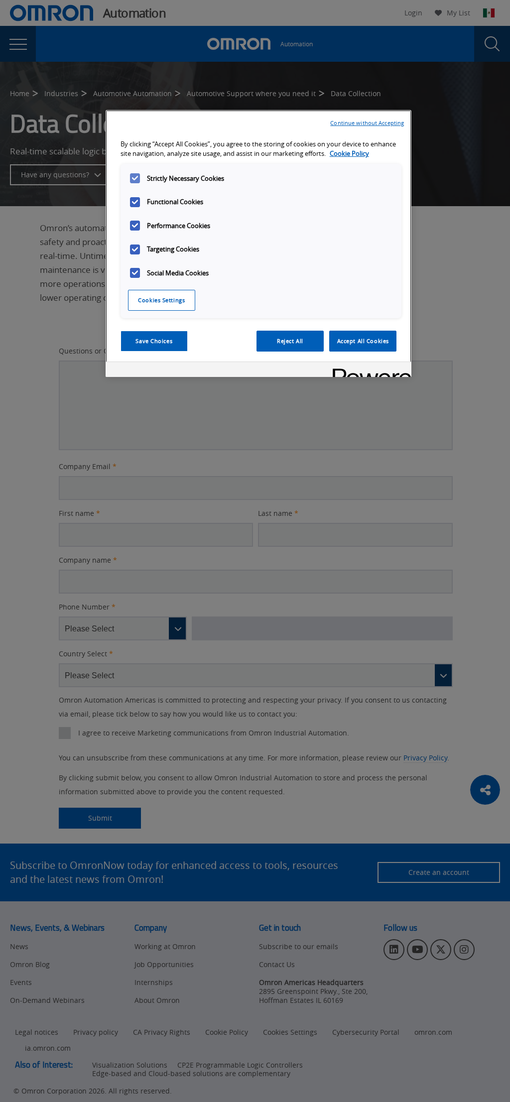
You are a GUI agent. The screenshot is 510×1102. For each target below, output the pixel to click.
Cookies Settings (161, 300)
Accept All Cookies (363, 341)
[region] (258, 243)
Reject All (290, 341)
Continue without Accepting (367, 122)
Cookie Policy (349, 153)
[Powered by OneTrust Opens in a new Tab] (368, 371)
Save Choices (153, 341)
